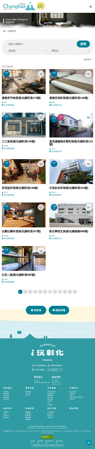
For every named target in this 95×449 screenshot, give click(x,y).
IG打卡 (27, 395)
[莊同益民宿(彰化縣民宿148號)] (24, 171)
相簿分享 (50, 415)
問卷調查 (28, 419)
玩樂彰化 (74, 388)
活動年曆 (6, 395)
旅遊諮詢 (29, 408)
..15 (70, 292)
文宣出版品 (51, 412)
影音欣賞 (50, 413)
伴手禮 (50, 401)
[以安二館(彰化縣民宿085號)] (24, 258)
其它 (49, 403)
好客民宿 (6, 415)
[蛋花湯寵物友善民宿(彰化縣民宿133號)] (71, 125)
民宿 (4, 413)
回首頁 (37, 310)
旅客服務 (28, 412)
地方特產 (50, 399)
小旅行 (72, 395)
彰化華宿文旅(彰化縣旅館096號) (68, 231)
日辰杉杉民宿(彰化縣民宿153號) (68, 187)
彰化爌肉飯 (51, 393)
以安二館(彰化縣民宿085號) (18, 274)
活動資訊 (7, 388)
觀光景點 (28, 391)
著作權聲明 (40, 442)
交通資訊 (28, 413)
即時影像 (72, 393)
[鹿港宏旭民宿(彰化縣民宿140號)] (71, 81)
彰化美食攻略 (52, 391)
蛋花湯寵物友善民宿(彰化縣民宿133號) (71, 143)
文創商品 (50, 404)
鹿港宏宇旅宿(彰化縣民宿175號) (21, 97)
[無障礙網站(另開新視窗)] (47, 437)
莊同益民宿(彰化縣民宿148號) (20, 187)
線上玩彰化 (73, 391)
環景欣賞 (50, 417)
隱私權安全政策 (50, 442)
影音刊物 (52, 408)
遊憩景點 (29, 388)
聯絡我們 (28, 417)
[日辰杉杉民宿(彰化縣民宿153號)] (71, 171)
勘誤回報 (60, 310)
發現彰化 (72, 399)
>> (75, 292)
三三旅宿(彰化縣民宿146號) (18, 141)
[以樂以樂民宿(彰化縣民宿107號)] (24, 215)
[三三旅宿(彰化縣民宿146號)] (24, 125)
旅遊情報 (6, 397)
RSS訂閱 (6, 399)
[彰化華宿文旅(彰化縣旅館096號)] (71, 215)
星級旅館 (6, 417)
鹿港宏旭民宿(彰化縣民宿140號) (68, 97)
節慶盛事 (6, 393)
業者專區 (28, 415)
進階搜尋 (87, 59)
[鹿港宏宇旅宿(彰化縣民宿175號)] (24, 81)
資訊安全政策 (59, 442)
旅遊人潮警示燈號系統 (76, 397)
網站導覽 (74, 408)
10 (65, 292)
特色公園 (28, 393)
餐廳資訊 (50, 395)
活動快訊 (6, 391)
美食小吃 (50, 397)
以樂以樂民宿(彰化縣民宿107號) (21, 231)
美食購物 (52, 388)
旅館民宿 (12, 31)
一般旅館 (6, 412)
